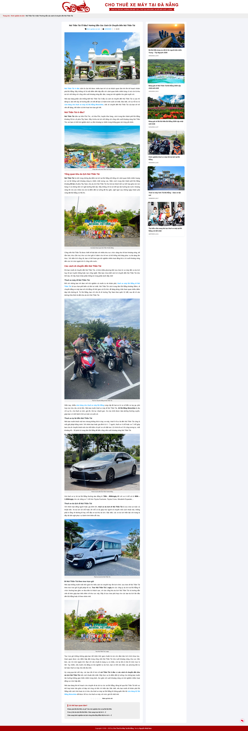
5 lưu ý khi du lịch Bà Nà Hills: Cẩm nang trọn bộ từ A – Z (86, 712)
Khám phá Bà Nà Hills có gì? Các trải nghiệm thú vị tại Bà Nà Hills (89, 709)
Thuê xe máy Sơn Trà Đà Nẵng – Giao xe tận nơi (165, 194)
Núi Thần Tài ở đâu (71, 88)
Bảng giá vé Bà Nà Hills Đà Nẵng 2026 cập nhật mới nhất (166, 123)
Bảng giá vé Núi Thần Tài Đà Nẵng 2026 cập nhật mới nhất (165, 87)
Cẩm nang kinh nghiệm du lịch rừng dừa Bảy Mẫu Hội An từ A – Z (89, 715)
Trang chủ (6, 16)
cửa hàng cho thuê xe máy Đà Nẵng (90, 405)
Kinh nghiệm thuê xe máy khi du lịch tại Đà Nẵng (164, 158)
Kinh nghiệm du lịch (18, 16)
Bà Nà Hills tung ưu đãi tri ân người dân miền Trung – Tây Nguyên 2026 (165, 51)
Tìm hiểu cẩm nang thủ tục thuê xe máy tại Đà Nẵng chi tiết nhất (165, 230)
